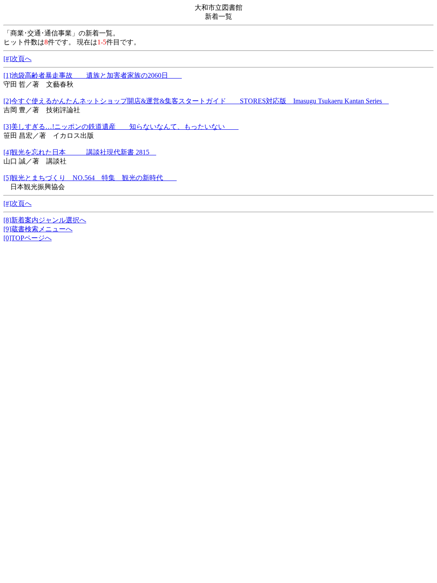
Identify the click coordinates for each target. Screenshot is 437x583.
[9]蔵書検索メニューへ (38, 229)
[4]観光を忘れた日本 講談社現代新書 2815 (79, 152)
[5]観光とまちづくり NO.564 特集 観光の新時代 (90, 177)
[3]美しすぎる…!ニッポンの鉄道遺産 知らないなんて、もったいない (121, 126)
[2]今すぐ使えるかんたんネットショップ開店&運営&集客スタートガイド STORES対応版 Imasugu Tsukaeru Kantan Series (196, 101)
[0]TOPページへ (27, 238)
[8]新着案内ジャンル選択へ (44, 220)
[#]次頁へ (17, 58)
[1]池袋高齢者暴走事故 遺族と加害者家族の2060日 (92, 75)
